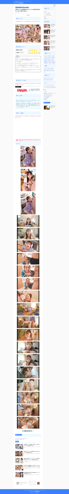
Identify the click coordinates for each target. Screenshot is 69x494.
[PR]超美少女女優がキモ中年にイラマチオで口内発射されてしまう (52, 106)
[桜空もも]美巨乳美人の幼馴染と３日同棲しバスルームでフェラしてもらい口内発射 (53, 25)
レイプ (45, 87)
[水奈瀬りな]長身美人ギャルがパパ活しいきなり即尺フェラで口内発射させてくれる (53, 41)
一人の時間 (45, 98)
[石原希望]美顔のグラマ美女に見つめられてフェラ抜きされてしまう (53, 47)
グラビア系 (45, 57)
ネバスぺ (52, 85)
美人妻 (53, 70)
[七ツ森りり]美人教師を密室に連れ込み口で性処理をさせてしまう (53, 36)
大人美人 (52, 59)
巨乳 (44, 79)
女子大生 (49, 68)
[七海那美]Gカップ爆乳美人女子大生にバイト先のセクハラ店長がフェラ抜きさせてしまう (52, 30)
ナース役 (45, 68)
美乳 (49, 79)
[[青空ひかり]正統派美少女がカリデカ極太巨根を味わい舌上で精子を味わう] (29, 431)
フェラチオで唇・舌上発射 (19, 438)
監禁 (52, 87)
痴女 (50, 70)
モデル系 (49, 57)
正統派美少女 (17, 439)
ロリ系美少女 (53, 57)
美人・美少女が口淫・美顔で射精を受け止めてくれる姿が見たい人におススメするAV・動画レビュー (34, 490)
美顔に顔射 (25, 438)
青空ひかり (22, 439)
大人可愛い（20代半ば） (47, 59)
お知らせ (45, 11)
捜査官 (48, 70)
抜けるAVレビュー (46, 99)
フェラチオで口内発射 (47, 13)
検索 (54, 5)
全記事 (23, 438)
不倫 (47, 87)
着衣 (54, 87)
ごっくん (45, 85)
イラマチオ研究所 (46, 97)
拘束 (49, 87)
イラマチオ (49, 85)
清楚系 (20, 439)
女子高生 (52, 68)
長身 (51, 79)
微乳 (47, 79)
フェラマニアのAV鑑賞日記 (19, 2)
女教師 (45, 70)
